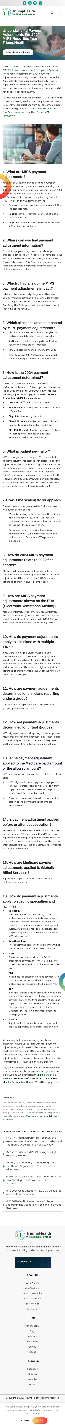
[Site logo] (18, 12)
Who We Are (32, 1282)
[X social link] (30, 3)
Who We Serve (32, 1288)
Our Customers (32, 1298)
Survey (32, 1346)
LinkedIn (32, 1374)
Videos (32, 1351)
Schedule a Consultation (18, 52)
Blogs (32, 1331)
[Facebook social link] (24, 3)
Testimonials (32, 1303)
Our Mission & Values (33, 1293)
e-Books (32, 1336)
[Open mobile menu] (60, 13)
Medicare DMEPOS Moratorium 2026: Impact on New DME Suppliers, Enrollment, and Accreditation (34, 1180)
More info (23, 1420)
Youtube (32, 1379)
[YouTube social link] (35, 3)
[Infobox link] (38, 13)
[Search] (52, 13)
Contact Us (33, 1309)
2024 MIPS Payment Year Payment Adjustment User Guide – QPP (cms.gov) (30, 112)
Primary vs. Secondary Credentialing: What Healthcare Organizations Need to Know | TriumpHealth (31, 1166)
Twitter (32, 1384)
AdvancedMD (33, 1325)
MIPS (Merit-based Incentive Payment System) (33, 70)
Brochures (32, 1341)
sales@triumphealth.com (20, 1082)
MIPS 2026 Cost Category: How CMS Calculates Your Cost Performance (33, 1192)
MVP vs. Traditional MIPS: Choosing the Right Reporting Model (32, 1153)
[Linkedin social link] (40, 3)
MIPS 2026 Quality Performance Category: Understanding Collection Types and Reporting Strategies (33, 1205)
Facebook (32, 1368)
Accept (40, 1420)
